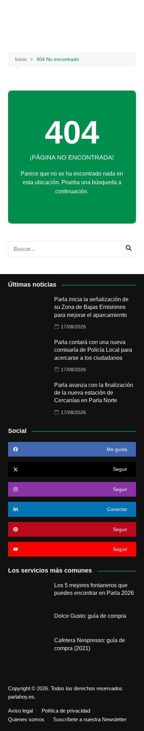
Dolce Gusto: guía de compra (90, 616)
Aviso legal (20, 711)
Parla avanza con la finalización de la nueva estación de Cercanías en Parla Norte (93, 393)
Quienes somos (26, 719)
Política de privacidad (66, 711)
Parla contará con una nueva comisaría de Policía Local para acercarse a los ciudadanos (93, 350)
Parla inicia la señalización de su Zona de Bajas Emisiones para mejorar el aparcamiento (91, 307)
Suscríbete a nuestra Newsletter (90, 719)
